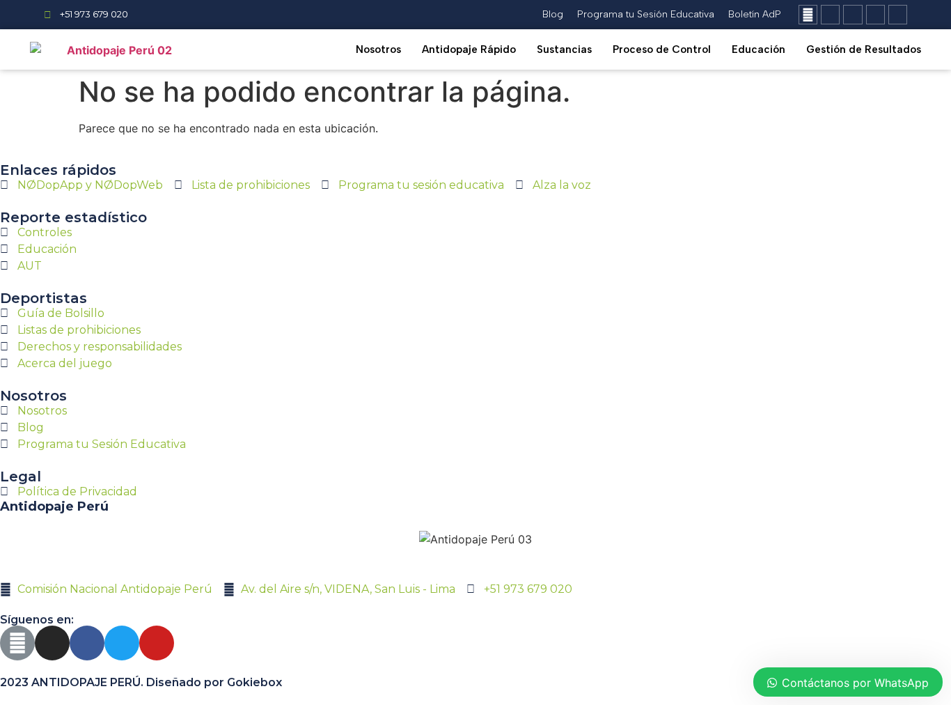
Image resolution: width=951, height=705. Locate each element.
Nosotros (378, 49)
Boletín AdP (754, 14)
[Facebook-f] (852, 14)
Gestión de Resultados (863, 49)
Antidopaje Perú (54, 506)
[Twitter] (875, 14)
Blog (552, 14)
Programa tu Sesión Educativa (645, 14)
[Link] (808, 14)
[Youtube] (897, 14)
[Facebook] (87, 643)
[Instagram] (830, 14)
